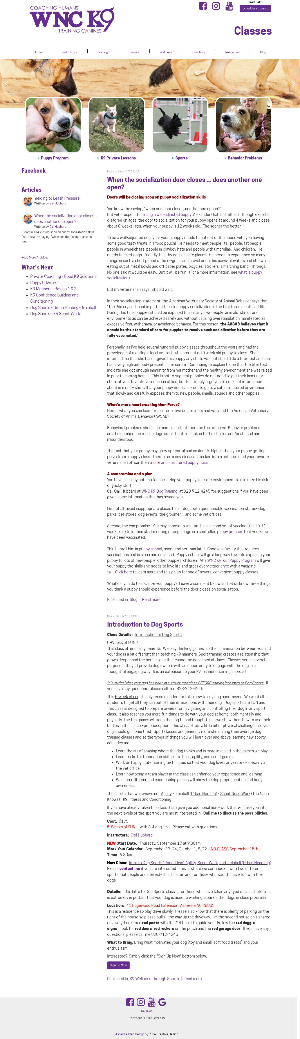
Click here (123, 572)
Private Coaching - (47, 276)
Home (38, 52)
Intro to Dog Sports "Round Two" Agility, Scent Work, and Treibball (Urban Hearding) (200, 862)
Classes (133, 52)
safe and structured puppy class (180, 462)
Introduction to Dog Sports (145, 624)
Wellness (166, 52)
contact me (129, 868)
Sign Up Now (118, 965)
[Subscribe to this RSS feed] (268, 165)
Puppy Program (243, 560)
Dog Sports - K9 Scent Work (55, 313)
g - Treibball (86, 307)
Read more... (152, 599)
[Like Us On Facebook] (204, 8)
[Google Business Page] (162, 1004)
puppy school (150, 549)
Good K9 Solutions (80, 276)
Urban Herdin (64, 307)
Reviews (146, 1011)
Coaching (198, 52)
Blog (263, 52)
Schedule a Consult (255, 8)
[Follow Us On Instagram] (217, 8)
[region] (150, 83)
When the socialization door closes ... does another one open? (184, 183)
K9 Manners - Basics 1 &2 (53, 288)
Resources (232, 52)
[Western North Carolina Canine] (87, 19)
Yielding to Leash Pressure (57, 198)
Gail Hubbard (142, 835)
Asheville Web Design (129, 1034)
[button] (6, 83)
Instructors (69, 52)
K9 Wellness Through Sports (154, 978)
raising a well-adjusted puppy (166, 214)
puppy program (230, 531)
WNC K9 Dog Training (159, 491)
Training (103, 52)
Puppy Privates (43, 282)
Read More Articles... (35, 257)
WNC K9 (214, 560)
